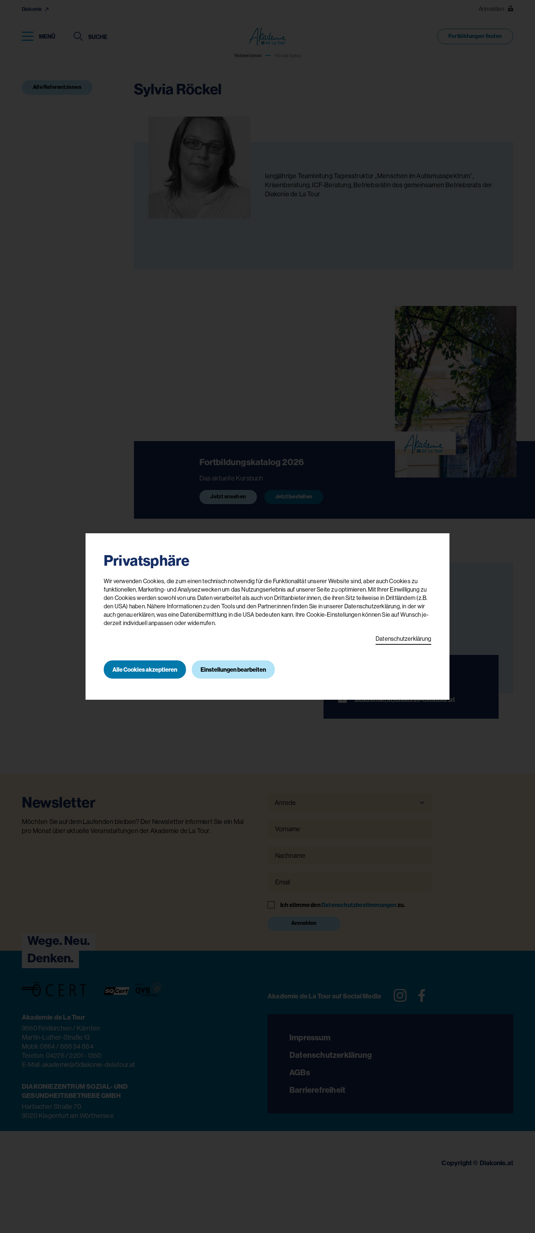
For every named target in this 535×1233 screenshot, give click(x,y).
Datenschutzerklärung (403, 638)
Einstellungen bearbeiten (233, 669)
